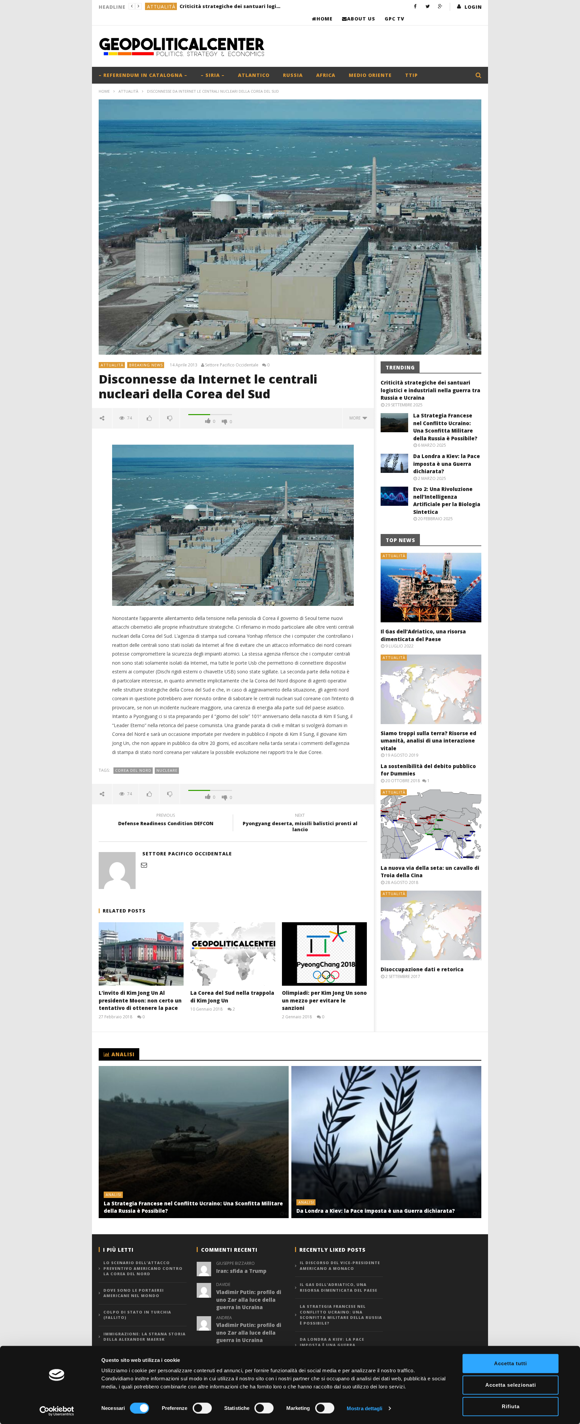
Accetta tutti (510, 1363)
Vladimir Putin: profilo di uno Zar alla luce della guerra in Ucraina (248, 1299)
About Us (361, 18)
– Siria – (213, 75)
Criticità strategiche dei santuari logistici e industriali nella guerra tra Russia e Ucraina (430, 390)
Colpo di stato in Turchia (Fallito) (137, 1314)
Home (325, 18)
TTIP (411, 75)
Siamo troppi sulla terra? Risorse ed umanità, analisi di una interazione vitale (428, 741)
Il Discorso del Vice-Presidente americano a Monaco (340, 1265)
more (355, 418)
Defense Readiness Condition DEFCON (165, 820)
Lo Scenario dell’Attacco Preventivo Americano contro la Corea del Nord (143, 1268)
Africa (325, 75)
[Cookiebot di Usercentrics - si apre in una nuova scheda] (57, 1411)
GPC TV (394, 18)
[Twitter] (428, 6)
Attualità (128, 91)
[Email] (144, 865)
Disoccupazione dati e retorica (422, 969)
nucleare (167, 770)
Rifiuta (511, 1406)
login (473, 7)
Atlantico (254, 75)
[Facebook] (415, 6)
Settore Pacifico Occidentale (231, 365)
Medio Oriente (370, 75)
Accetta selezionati (510, 1385)
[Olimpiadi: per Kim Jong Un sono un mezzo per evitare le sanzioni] (324, 954)
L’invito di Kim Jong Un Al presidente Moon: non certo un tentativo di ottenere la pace (140, 1000)
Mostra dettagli (365, 1408)
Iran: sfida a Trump (241, 1270)
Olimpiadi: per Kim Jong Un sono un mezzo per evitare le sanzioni (324, 1000)
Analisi (157, 6)
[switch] (202, 1408)
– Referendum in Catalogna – (143, 75)
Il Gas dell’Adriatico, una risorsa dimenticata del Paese (338, 1287)
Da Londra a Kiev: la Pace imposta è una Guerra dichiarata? (446, 464)
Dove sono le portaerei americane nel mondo (133, 1293)
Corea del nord (133, 770)
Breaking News (146, 364)
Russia (293, 75)
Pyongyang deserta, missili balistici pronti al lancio (300, 823)
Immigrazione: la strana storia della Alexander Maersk (144, 1336)
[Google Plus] (440, 6)
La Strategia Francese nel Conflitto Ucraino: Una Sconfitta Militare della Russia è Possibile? (221, 6)
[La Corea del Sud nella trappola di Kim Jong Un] (232, 954)
